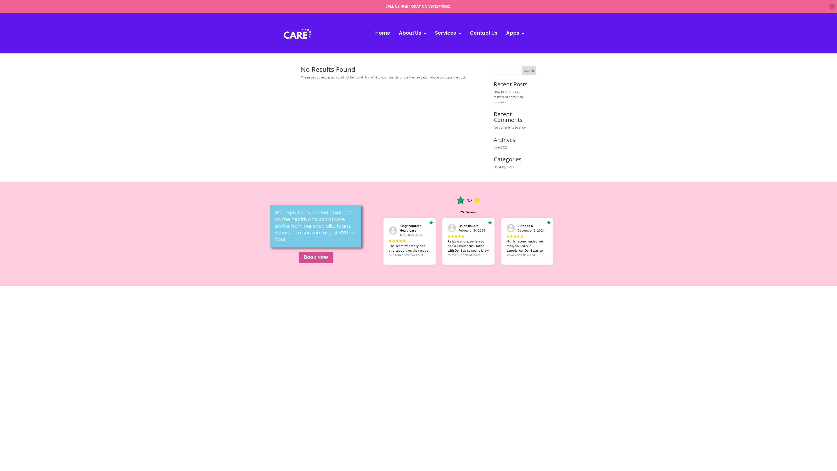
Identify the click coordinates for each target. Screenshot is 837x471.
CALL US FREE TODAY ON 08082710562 (417, 6)
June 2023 (501, 147)
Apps (512, 33)
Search (529, 70)
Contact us (483, 33)
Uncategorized (504, 167)
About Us (410, 33)
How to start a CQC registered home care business (509, 97)
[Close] (832, 6)
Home (382, 33)
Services (445, 33)
